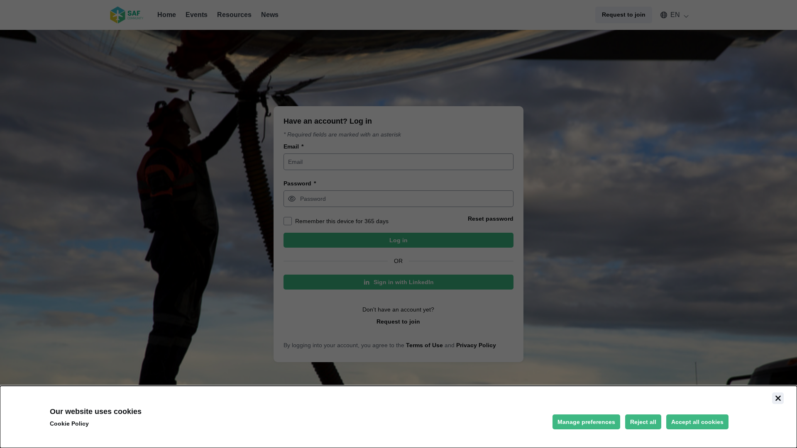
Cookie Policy (69, 423)
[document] (398, 417)
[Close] (778, 398)
